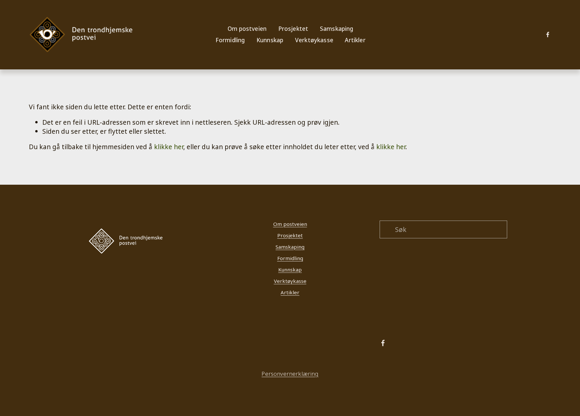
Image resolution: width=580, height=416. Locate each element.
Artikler (355, 40)
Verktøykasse (314, 40)
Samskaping (290, 246)
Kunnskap (290, 269)
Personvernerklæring (289, 373)
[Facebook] (547, 34)
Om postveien (290, 224)
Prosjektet (290, 235)
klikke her (168, 146)
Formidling (290, 258)
